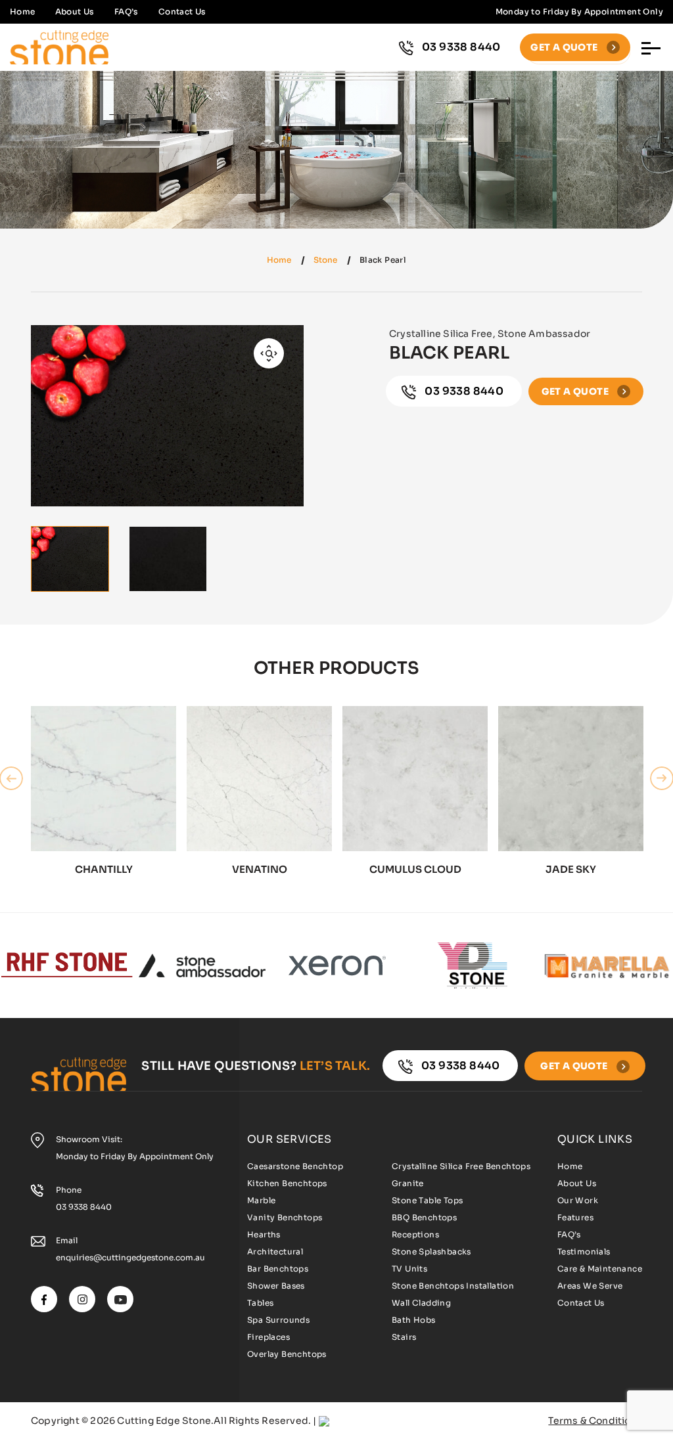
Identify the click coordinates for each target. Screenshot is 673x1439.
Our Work (577, 1200)
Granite (408, 1183)
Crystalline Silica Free (441, 334)
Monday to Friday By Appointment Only (135, 1156)
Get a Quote (565, 47)
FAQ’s (126, 11)
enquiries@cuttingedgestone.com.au (130, 1257)
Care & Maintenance (599, 1268)
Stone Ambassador (544, 334)
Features (575, 1217)
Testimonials (584, 1251)
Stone (325, 260)
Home (22, 11)
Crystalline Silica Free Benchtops (461, 1166)
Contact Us (182, 11)
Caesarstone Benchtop (295, 1166)
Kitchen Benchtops (287, 1183)
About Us (75, 11)
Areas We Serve (590, 1286)
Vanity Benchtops (284, 1217)
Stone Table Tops (427, 1200)
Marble (261, 1200)
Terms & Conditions (595, 1421)
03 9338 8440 (461, 47)
